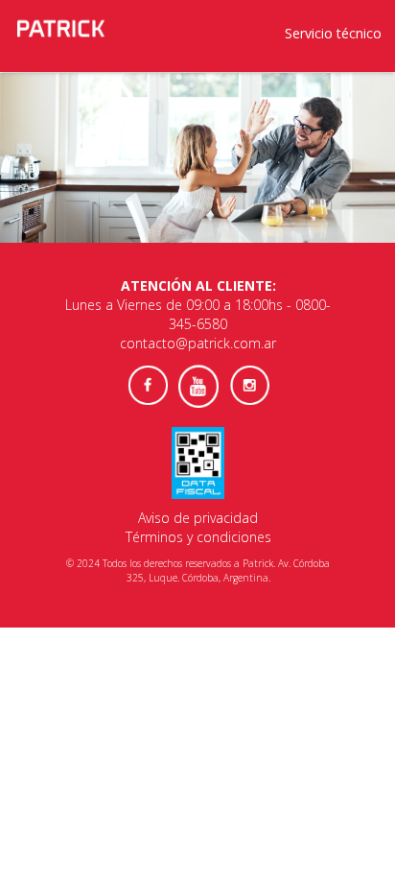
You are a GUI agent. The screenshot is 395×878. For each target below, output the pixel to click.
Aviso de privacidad (198, 518)
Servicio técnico (333, 33)
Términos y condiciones (198, 537)
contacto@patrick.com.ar (198, 343)
